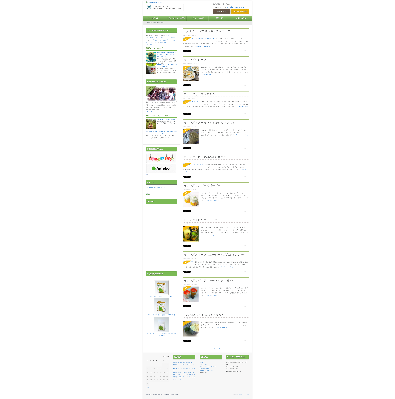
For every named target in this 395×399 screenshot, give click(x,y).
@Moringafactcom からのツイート (155, 187)
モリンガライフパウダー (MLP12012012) (161, 296)
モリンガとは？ (154, 18)
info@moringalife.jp (235, 7)
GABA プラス (149, 38)
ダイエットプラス (165, 40)
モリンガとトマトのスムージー (204, 94)
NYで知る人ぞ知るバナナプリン (204, 315)
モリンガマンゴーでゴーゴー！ (203, 185)
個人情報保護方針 (204, 368)
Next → (219, 349)
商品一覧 (219, 18)
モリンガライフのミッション (208, 366)
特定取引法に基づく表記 (206, 370)
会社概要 (202, 362)
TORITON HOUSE (244, 394)
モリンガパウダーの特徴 (176, 18)
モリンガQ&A (203, 364)
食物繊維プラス (164, 42)
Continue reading (203, 46)
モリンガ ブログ (197, 18)
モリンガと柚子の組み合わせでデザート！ (211, 157)
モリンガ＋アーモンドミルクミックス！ (209, 122)
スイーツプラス (160, 38)
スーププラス (153, 40)
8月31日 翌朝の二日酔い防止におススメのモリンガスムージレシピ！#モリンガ (166, 55)
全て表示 (149, 44)
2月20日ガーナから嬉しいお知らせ (167, 119)
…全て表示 (149, 111)
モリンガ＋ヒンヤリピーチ (201, 220)
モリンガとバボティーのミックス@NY (208, 280)
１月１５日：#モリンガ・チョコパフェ (208, 31)
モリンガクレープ (195, 59)
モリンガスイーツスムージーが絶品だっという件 (215, 254)
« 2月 (148, 387)
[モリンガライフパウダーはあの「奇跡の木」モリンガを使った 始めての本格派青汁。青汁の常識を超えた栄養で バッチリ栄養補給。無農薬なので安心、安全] (154, 2)
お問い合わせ (241, 18)
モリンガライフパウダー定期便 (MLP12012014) (161, 315)
